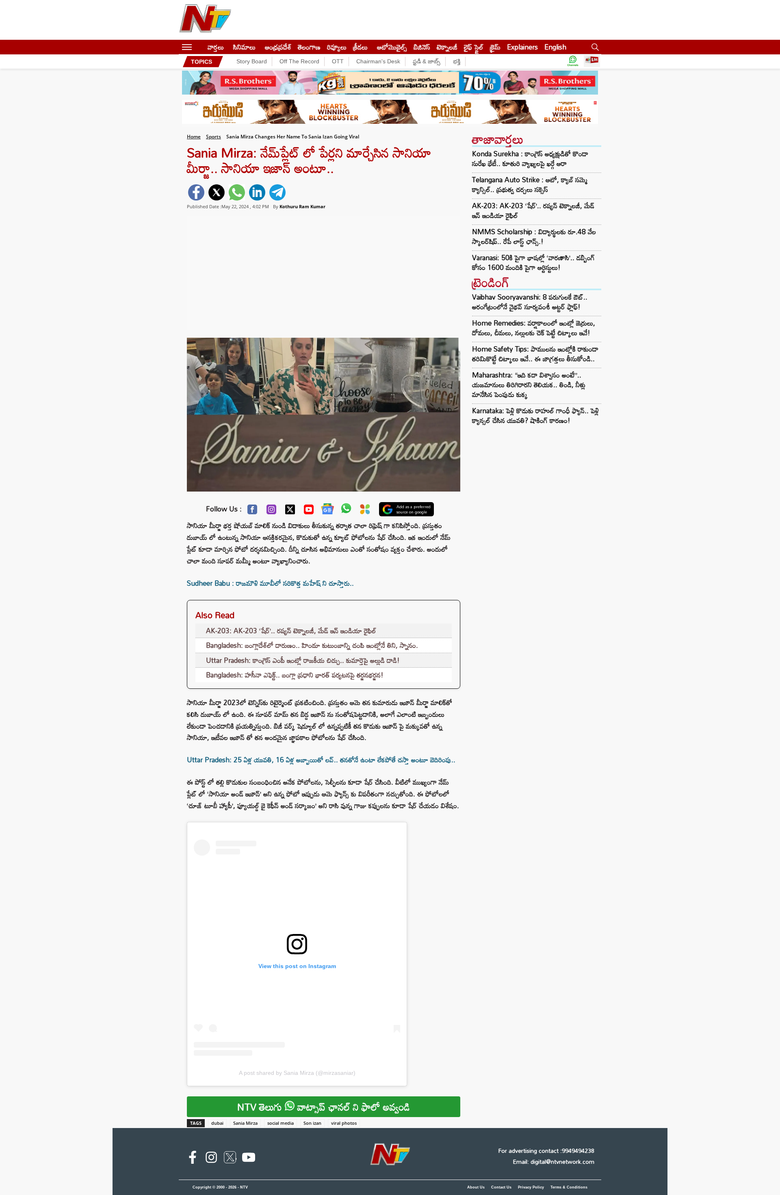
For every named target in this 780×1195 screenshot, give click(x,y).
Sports (213, 136)
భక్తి (456, 61)
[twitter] (216, 192)
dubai (217, 1123)
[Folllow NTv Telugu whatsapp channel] (573, 61)
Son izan (312, 1123)
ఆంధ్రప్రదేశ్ (278, 47)
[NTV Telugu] (205, 20)
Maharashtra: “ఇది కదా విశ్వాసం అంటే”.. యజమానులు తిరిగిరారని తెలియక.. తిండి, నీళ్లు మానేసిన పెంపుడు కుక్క (528, 384)
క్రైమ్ (495, 47)
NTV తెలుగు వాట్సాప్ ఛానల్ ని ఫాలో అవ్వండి (323, 1106)
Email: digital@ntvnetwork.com (553, 1161)
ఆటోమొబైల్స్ (392, 47)
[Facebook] (252, 511)
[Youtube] (309, 511)
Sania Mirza (245, 1123)
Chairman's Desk (378, 61)
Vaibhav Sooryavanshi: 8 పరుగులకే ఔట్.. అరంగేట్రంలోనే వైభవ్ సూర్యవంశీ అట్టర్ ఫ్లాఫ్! (529, 301)
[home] (199, 47)
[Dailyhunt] (365, 511)
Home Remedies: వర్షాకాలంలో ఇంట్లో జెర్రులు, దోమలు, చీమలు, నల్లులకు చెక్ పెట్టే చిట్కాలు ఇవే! (533, 327)
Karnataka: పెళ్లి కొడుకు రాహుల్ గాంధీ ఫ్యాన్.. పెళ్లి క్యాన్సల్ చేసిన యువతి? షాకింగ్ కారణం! (535, 415)
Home (194, 136)
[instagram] (211, 1159)
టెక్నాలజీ (447, 47)
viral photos (344, 1123)
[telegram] (277, 192)
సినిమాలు (244, 47)
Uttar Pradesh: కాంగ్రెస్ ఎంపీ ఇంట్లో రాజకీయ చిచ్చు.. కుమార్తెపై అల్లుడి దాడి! (303, 660)
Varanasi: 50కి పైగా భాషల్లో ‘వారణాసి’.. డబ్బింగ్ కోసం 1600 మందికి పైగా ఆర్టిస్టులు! (533, 262)
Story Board (251, 61)
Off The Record (299, 61)
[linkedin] (257, 192)
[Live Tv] (592, 61)
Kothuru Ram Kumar (302, 206)
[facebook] (196, 192)
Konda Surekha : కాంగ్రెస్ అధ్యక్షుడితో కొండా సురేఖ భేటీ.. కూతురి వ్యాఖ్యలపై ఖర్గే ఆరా (530, 158)
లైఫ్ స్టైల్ (473, 47)
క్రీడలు (360, 47)
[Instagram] (271, 511)
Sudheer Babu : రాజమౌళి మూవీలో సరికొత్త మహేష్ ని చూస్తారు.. (270, 583)
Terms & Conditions (568, 1187)
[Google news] (327, 510)
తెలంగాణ (309, 47)
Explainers (522, 47)
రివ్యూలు (337, 47)
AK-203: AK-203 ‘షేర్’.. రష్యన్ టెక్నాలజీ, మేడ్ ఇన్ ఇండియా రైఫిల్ (291, 630)
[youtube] (248, 1159)
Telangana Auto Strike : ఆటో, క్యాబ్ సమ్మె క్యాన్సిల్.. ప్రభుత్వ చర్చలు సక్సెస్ (529, 184)
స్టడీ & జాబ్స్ (426, 61)
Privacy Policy (531, 1187)
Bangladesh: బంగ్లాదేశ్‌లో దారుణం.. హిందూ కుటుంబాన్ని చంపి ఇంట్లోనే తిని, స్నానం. (312, 645)
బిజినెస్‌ (422, 47)
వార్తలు (216, 47)
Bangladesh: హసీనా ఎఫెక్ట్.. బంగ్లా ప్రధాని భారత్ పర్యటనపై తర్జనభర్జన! (295, 675)
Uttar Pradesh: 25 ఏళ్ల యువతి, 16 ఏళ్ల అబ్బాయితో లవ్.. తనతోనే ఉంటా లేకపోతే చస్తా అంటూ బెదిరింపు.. (321, 759)
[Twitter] (290, 511)
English (555, 47)
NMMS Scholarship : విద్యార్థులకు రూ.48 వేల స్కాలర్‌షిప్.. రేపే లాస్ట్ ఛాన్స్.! (534, 236)
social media (280, 1123)
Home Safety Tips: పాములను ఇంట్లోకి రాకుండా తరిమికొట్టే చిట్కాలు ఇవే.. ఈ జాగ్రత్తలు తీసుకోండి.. (535, 353)
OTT (338, 61)
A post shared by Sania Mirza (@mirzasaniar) (297, 1073)
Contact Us (501, 1187)
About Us (476, 1187)
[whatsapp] (237, 192)
